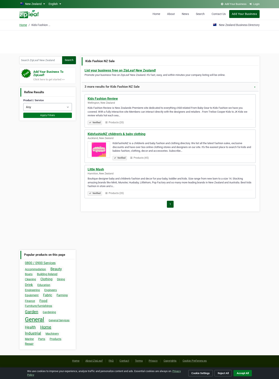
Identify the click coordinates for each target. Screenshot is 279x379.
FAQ (111, 360)
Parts (41, 339)
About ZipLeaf (94, 360)
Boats (28, 274)
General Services (59, 320)
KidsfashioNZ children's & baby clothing (116, 134)
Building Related (47, 274)
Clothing (46, 279)
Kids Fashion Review (103, 99)
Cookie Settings (200, 373)
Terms (139, 360)
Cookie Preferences (195, 360)
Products (55, 339)
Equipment (32, 295)
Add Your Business (244, 14)
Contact (124, 360)
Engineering (32, 290)
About (171, 14)
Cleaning (30, 279)
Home (156, 14)
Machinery (52, 333)
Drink (29, 285)
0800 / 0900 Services (40, 263)
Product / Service (33, 100)
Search (200, 14)
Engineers (50, 290)
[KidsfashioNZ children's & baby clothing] (100, 150)
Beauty (56, 269)
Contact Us (219, 14)
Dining (61, 279)
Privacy (153, 360)
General (34, 319)
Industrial (33, 333)
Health (30, 327)
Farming (62, 295)
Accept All (243, 373)
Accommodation (35, 269)
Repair (29, 344)
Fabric (47, 295)
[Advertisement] (139, 41)
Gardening (49, 312)
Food (43, 301)
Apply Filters (47, 115)
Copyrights (170, 360)
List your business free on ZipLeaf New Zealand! (120, 70)
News (185, 14)
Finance (30, 301)
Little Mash (96, 169)
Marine (29, 339)
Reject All (223, 373)
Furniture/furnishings (38, 305)
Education (43, 285)
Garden (31, 311)
